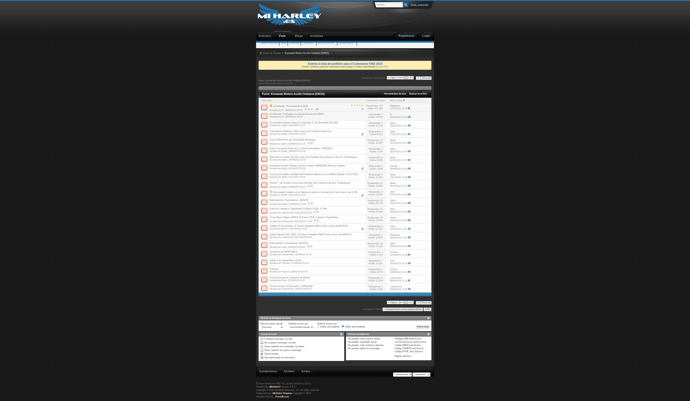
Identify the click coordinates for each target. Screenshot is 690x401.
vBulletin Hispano (282, 393)
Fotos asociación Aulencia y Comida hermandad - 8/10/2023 (301, 148)
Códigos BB (401, 338)
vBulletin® (275, 386)
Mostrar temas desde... (273, 323)
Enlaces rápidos (346, 43)
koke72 (285, 228)
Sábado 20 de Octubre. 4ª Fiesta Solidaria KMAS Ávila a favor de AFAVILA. (309, 226)
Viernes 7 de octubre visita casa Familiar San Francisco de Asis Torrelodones (310, 182)
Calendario (294, 43)
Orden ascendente (329, 326)
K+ (283, 110)
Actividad (316, 35)
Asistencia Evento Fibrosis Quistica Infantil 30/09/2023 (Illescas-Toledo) (307, 165)
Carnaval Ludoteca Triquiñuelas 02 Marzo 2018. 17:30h (298, 208)
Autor (269, 100)
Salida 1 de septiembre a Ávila (285, 260)
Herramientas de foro (395, 94)
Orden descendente (354, 326)
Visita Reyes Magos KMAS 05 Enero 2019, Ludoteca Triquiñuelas (304, 217)
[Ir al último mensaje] (409, 108)
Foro (282, 35)
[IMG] (405, 345)
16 (317, 109)
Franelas (286, 263)
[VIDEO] (406, 348)
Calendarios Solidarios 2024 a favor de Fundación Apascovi (300, 131)
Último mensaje (396, 100)
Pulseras (274, 269)
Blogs (299, 35)
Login (426, 35)
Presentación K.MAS (297, 106)
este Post (383, 66)
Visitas (382, 100)
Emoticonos (406, 342)
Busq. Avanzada (419, 4)
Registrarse (406, 35)
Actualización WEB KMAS (283, 251)
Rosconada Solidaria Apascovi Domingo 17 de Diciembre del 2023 (304, 122)
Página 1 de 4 (396, 78)
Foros (266, 53)
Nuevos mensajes (269, 43)
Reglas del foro (403, 356)
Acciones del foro (325, 43)
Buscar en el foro (418, 94)
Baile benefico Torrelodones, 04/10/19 (289, 200)
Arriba (427, 309)
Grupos (277, 53)
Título (263, 100)
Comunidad (307, 43)
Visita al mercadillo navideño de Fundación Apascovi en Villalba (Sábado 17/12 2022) (314, 174)
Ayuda (283, 43)
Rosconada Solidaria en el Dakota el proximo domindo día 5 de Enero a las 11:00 (315, 192)
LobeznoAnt (287, 212)
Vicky (284, 247)
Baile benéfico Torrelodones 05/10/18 (289, 243)
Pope (284, 280)
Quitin (284, 125)
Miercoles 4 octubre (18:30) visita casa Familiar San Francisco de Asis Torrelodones (313, 157)
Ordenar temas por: (298, 323)
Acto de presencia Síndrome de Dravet (290, 277)
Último (425, 78)
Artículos (265, 35)
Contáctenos (268, 371)
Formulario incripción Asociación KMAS (303, 114)
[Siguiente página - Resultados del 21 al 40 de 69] (418, 78)
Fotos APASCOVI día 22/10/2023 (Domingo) (293, 139)
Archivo (289, 371)
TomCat (285, 271)
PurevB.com (282, 396)
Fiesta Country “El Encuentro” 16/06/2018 (291, 286)
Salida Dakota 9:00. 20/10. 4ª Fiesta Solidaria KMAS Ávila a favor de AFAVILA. (311, 234)
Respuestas (372, 100)
